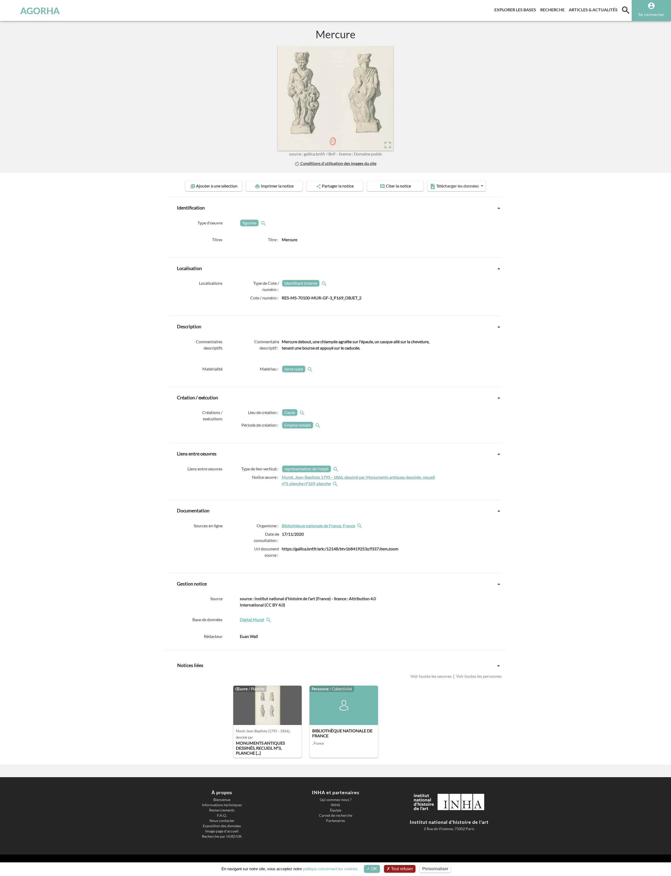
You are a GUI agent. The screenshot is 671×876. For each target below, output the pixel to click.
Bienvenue (221, 799)
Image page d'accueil (222, 831)
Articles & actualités (594, 9)
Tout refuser (401, 869)
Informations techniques (222, 805)
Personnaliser (435, 869)
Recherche (553, 9)
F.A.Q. (222, 815)
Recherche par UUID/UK (222, 836)
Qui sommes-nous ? (335, 799)
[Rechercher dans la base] (269, 619)
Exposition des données (222, 826)
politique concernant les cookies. (331, 869)
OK (373, 869)
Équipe (335, 810)
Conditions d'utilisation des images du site (338, 163)
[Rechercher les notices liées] (336, 483)
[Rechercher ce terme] (264, 222)
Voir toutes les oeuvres (431, 676)
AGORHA (40, 10)
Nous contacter (222, 820)
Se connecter (651, 14)
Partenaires (335, 820)
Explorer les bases (516, 9)
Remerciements (222, 810)
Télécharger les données (457, 185)
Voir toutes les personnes (478, 676)
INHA (335, 805)
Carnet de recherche (335, 815)
